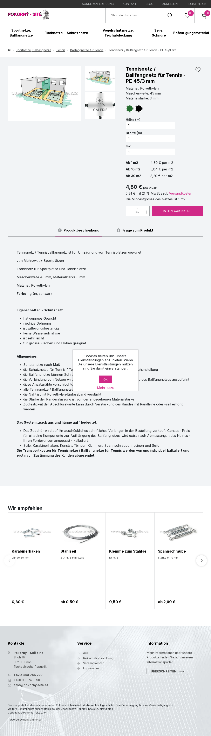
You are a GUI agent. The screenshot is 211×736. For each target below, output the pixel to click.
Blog (149, 4)
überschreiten (163, 671)
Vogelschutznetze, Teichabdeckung (118, 32)
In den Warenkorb (177, 211)
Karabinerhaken (26, 551)
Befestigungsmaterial (191, 33)
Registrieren (196, 4)
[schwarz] (138, 108)
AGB (86, 653)
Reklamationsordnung (98, 658)
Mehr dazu (105, 388)
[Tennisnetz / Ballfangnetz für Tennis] (44, 93)
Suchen (170, 15)
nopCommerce (32, 719)
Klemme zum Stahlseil (129, 551)
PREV (9, 560)
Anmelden (170, 4)
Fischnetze (54, 33)
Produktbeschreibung (81, 230)
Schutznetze (77, 33)
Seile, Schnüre (159, 32)
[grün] (129, 108)
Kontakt (130, 4)
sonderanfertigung (98, 4)
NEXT (201, 560)
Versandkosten (180, 193)
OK (105, 379)
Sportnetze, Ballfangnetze (21, 32)
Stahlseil (68, 551)
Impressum (91, 668)
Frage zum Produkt (137, 230)
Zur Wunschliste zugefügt (197, 70)
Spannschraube (172, 551)
